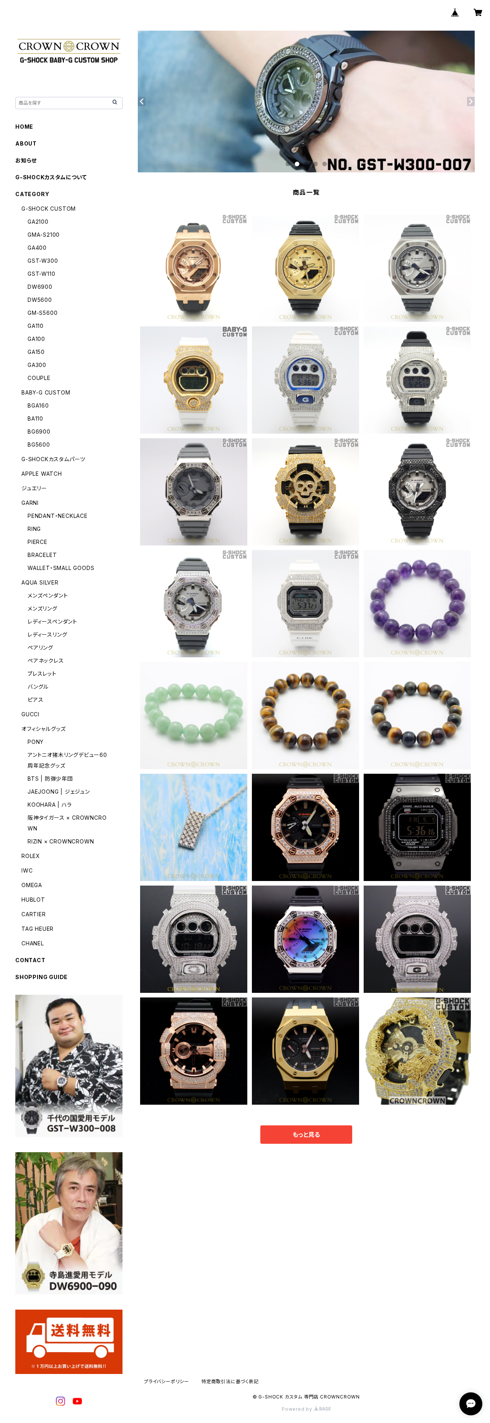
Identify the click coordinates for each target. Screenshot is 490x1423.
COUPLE (39, 378)
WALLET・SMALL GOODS (61, 568)
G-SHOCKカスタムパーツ (53, 459)
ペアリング (40, 647)
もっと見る (306, 1134)
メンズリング (42, 608)
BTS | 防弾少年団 (50, 778)
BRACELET (42, 555)
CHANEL (32, 943)
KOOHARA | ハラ (50, 804)
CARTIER (33, 914)
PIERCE (37, 542)
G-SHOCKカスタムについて (51, 177)
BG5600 (39, 444)
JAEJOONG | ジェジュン (59, 791)
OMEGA (31, 885)
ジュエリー (34, 488)
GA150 (36, 352)
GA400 (37, 247)
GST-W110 (41, 273)
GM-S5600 (42, 312)
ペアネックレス (46, 660)
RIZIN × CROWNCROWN (61, 841)
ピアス (35, 699)
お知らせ (26, 160)
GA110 (36, 326)
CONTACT (30, 960)
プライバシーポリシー (166, 1381)
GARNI (30, 502)
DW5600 (40, 299)
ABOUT (26, 143)
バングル (38, 686)
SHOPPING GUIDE (41, 977)
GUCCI (30, 714)
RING (34, 529)
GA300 (37, 365)
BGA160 (38, 405)
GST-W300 (43, 260)
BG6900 (39, 431)
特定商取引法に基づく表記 (230, 1381)
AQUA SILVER (40, 582)
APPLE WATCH (41, 473)
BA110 (35, 418)
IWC (27, 870)
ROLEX (30, 856)
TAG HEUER (37, 928)
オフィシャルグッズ (43, 728)
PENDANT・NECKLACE (58, 516)
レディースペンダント (52, 621)
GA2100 (38, 221)
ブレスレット (42, 673)
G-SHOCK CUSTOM (48, 208)
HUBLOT (33, 899)
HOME (24, 126)
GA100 (36, 339)
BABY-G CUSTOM (45, 392)
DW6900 (40, 286)
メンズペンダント (48, 595)
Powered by (298, 1409)
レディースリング (47, 634)
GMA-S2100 (44, 234)
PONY (36, 742)
